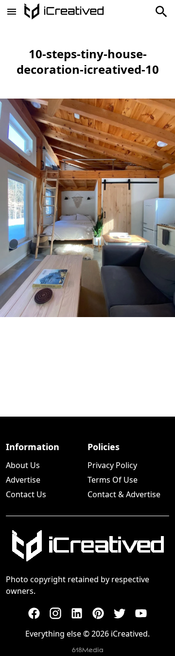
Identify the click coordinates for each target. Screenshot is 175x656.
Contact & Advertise (124, 494)
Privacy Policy (112, 465)
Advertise (23, 479)
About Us (23, 465)
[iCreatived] (87, 546)
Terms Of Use (113, 479)
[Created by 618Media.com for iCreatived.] (87, 650)
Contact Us (26, 494)
